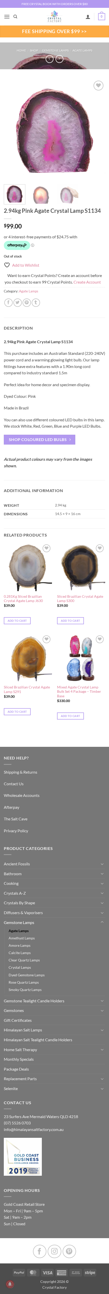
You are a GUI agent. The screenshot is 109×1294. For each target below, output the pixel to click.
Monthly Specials (19, 1059)
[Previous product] (59, 59)
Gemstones (14, 1010)
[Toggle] (102, 864)
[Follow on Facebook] (39, 1251)
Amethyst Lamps (22, 938)
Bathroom (13, 873)
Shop (34, 50)
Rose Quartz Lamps (24, 982)
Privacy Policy (16, 830)
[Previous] (12, 130)
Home (21, 50)
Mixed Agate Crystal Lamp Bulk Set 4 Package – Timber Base (79, 691)
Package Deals (16, 1069)
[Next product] (49, 59)
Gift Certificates (18, 1020)
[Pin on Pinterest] (27, 302)
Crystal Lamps (20, 967)
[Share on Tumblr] (36, 302)
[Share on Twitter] (17, 302)
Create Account (87, 282)
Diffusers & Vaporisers (23, 912)
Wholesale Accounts (22, 795)
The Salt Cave (15, 818)
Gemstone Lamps (55, 50)
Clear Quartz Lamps (24, 960)
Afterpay (11, 807)
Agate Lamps (82, 50)
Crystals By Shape (19, 902)
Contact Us (14, 783)
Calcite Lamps (20, 953)
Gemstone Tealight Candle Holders (34, 1000)
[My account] (87, 16)
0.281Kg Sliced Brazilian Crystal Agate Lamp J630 (23, 598)
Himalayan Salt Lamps (23, 1029)
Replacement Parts (20, 1078)
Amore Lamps (19, 945)
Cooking (11, 883)
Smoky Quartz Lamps (25, 989)
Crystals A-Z (15, 893)
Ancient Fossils (17, 863)
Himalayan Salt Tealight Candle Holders (38, 1039)
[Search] (15, 16)
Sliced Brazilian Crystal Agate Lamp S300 (80, 598)
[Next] (96, 130)
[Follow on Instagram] (54, 1251)
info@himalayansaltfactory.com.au (34, 1129)
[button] (7, 16)
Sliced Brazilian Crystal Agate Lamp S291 (27, 689)
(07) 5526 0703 (17, 1122)
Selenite (11, 1088)
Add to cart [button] (17, 620)
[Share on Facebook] (8, 302)
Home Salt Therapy (20, 1049)
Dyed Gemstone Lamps (27, 975)
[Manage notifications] (10, 1284)
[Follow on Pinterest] (69, 1251)
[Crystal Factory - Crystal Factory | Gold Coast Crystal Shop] (54, 16)
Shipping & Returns (20, 772)
